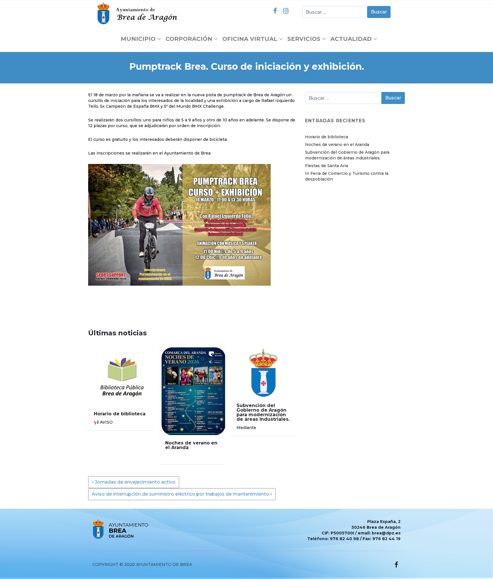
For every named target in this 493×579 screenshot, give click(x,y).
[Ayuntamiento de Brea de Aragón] (139, 13)
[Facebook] (275, 11)
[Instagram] (285, 11)
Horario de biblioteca (326, 136)
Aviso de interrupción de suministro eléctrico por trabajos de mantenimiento (181, 494)
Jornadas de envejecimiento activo (134, 482)
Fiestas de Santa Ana (326, 165)
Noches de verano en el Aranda (337, 144)
